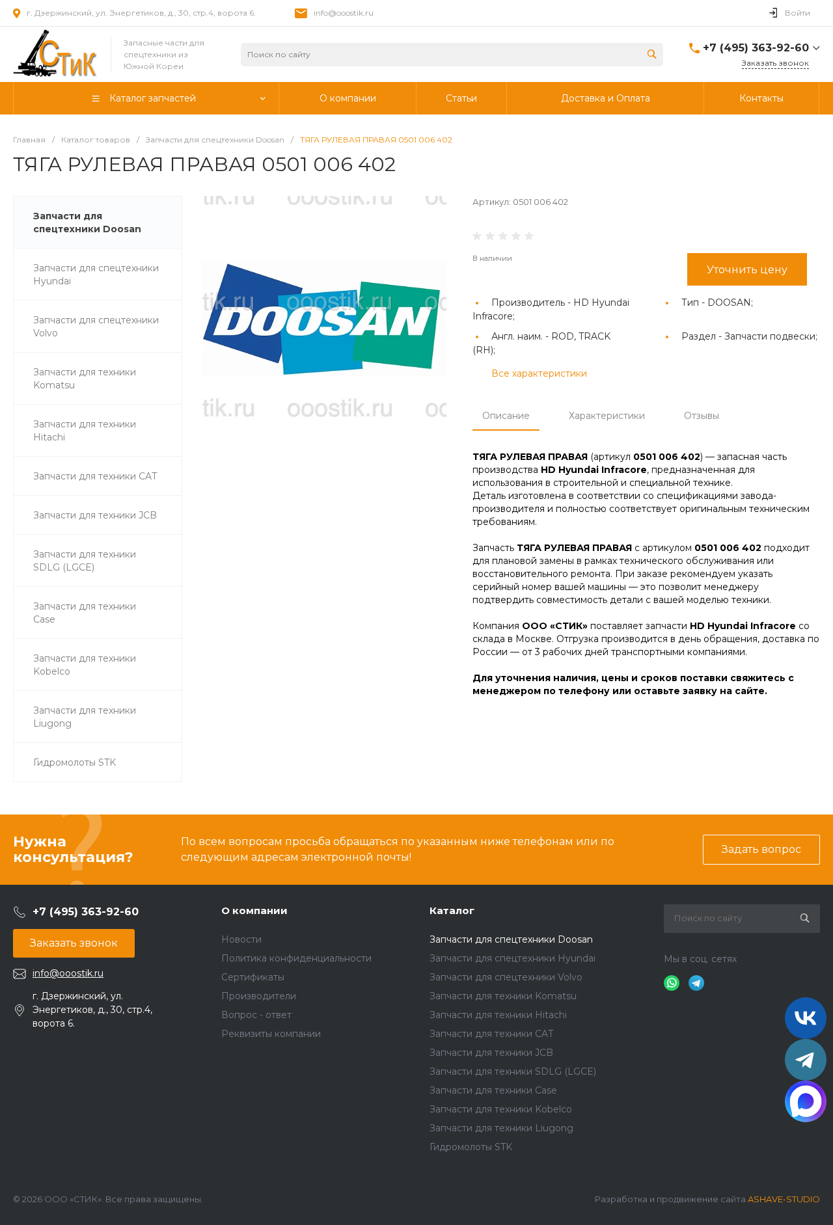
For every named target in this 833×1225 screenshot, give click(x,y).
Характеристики (607, 416)
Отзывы (701, 416)
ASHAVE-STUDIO (784, 1199)
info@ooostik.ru (344, 13)
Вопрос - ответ (256, 1015)
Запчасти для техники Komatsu (503, 996)
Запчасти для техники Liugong (501, 1128)
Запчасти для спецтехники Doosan (511, 939)
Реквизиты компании (271, 1034)
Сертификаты (252, 977)
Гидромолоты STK (471, 1147)
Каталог (452, 910)
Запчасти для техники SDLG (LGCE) (513, 1071)
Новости (241, 939)
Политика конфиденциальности (296, 958)
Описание (506, 416)
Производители (258, 996)
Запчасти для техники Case (493, 1090)
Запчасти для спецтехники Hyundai (512, 958)
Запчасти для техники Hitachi (498, 1015)
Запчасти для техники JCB (491, 1052)
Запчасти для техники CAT (491, 1034)
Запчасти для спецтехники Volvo (506, 977)
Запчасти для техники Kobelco (501, 1109)
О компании (254, 910)
